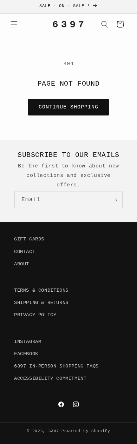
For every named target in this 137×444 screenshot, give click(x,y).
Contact (24, 251)
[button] (14, 24)
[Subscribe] (115, 200)
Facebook (26, 354)
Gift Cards (29, 239)
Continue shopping (68, 107)
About (21, 264)
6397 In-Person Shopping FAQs (56, 366)
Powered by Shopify (85, 431)
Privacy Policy (35, 315)
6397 (53, 431)
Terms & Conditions (41, 290)
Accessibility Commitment (50, 378)
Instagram (27, 341)
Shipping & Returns (41, 302)
